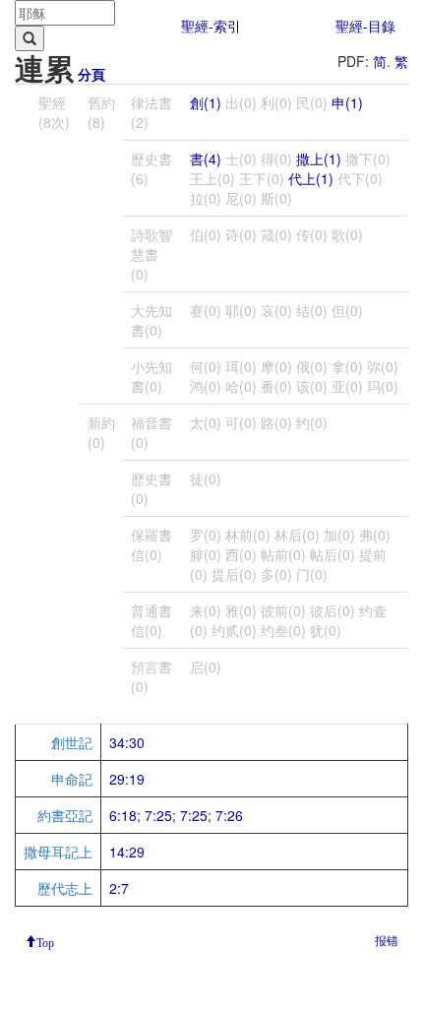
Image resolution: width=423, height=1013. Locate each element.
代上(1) (310, 178)
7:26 (229, 815)
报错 (386, 939)
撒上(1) (318, 158)
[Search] (29, 38)
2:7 (119, 888)
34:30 (127, 742)
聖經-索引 (211, 25)
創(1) (205, 102)
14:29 (127, 851)
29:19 (127, 779)
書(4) (205, 158)
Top (45, 941)
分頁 (91, 74)
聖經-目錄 (365, 25)
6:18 (123, 815)
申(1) (347, 102)
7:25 (158, 815)
